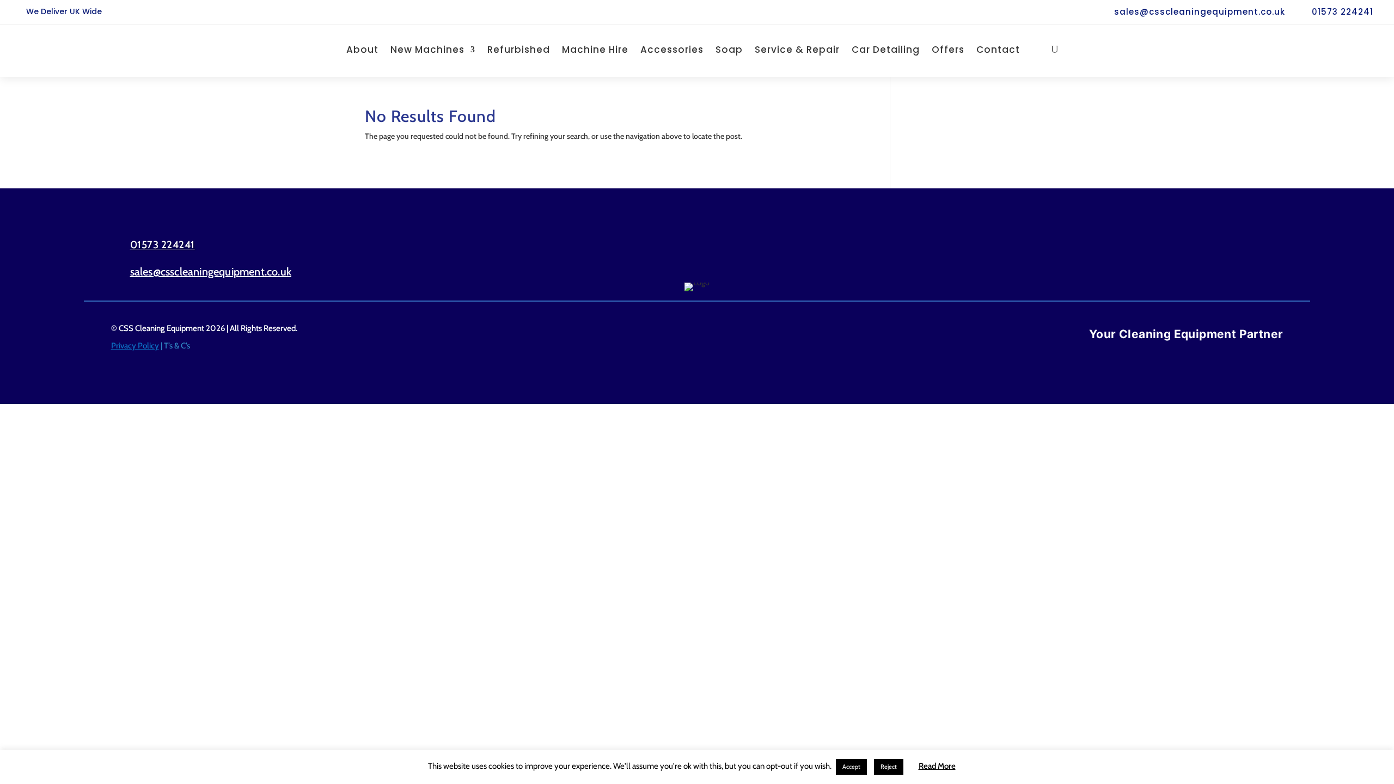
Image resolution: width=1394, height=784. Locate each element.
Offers (948, 49)
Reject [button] (889, 766)
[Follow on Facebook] (1215, 257)
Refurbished (518, 49)
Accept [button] (851, 766)
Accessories (672, 49)
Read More (937, 766)
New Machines (427, 49)
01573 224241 (1342, 11)
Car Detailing (886, 49)
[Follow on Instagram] (1261, 257)
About (362, 49)
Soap (729, 49)
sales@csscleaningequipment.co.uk (1199, 11)
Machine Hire (595, 49)
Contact (998, 49)
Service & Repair (797, 49)
